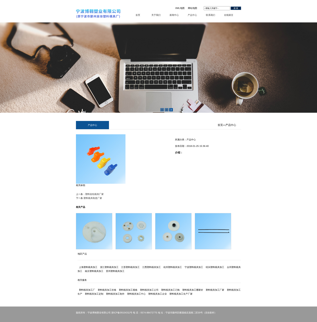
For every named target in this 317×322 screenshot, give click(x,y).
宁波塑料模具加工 (194, 267)
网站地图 (192, 8)
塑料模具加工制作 (115, 294)
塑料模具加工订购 (170, 290)
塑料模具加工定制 (94, 294)
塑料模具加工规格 (128, 290)
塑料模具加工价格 (107, 290)
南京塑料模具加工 (94, 271)
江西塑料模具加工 (151, 267)
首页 (138, 15)
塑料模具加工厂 (87, 290)
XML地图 (180, 8)
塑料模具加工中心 (136, 294)
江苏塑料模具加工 (130, 267)
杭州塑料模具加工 (172, 267)
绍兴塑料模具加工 (215, 267)
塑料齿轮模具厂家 (94, 194)
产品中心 (192, 15)
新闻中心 (174, 15)
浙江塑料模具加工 (109, 267)
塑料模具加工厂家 (215, 290)
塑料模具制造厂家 (93, 198)
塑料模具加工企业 (157, 294)
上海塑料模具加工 (88, 267)
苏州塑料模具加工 (115, 271)
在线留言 (228, 15)
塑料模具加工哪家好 (192, 290)
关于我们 (156, 15)
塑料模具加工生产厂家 (181, 294)
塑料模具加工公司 (149, 290)
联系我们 (210, 15)
